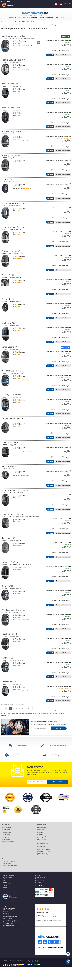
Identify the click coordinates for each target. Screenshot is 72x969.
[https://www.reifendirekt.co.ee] (13, 965)
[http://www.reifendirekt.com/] (21, 965)
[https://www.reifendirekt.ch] (7, 964)
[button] (68, 954)
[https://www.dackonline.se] (9, 964)
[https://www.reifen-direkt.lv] (17, 965)
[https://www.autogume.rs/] (19, 965)
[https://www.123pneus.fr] (5, 964)
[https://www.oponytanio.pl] (3, 965)
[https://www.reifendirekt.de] (3, 964)
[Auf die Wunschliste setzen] (68, 52)
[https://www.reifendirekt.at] (23, 964)
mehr (37, 923)
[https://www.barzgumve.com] (9, 965)
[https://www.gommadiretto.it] (11, 964)
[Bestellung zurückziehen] (59, 4)
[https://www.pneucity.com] (35, 964)
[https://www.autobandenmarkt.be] (27, 964)
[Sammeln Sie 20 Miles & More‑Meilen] (70, 40)
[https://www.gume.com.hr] (11, 965)
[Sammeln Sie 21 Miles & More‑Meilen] (70, 160)
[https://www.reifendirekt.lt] (15, 965)
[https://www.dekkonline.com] (13, 964)
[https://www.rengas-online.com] (29, 964)
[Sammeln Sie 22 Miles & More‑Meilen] (70, 423)
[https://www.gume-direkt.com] (25, 964)
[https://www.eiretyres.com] (37, 964)
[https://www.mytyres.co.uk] (19, 964)
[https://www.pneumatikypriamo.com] (33, 964)
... (22, 708)
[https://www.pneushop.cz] (31, 964)
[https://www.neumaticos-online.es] (21, 964)
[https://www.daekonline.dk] (15, 964)
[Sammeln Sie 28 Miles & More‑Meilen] (70, 136)
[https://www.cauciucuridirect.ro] (5, 965)
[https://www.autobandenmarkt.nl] (17, 964)
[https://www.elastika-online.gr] (7, 965)
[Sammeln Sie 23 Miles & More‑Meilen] (70, 375)
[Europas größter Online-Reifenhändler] (35, 12)
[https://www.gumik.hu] (39, 964)
